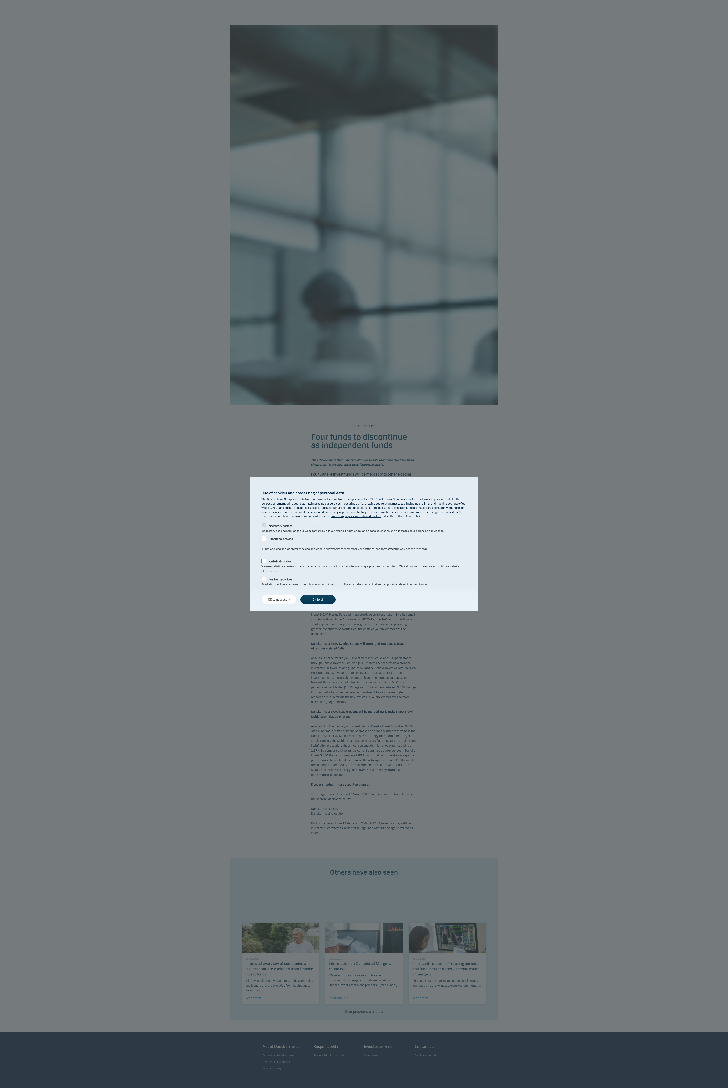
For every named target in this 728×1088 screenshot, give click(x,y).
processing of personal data (440, 512)
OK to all (318, 599)
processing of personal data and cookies (355, 516)
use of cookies (408, 512)
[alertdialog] (364, 544)
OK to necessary (279, 599)
